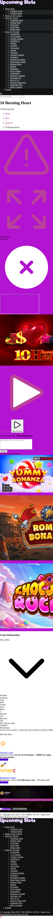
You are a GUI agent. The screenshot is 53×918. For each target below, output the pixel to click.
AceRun (13, 46)
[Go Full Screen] (26, 234)
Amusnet (14, 53)
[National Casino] (7, 750)
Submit (3, 451)
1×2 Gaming (15, 36)
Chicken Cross (16, 11)
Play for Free (17, 431)
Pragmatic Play (16, 85)
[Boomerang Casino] (7, 775)
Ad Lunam (14, 48)
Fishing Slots (15, 23)
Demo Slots (10, 9)
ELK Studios (15, 71)
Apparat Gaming (17, 55)
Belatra (13, 66)
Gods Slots (14, 27)
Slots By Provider (12, 32)
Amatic (13, 50)
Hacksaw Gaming (17, 76)
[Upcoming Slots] (18, 4)
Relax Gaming (16, 87)
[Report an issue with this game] (26, 182)
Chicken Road (16, 13)
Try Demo (4, 494)
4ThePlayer (15, 41)
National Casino (6, 753)
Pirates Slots (15, 29)
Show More (5, 640)
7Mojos (13, 43)
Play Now (4, 759)
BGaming (14, 69)
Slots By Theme (11, 18)
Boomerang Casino (8, 778)
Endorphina (15, 73)
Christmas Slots (16, 20)
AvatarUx (14, 57)
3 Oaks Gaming (16, 39)
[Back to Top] (1, 917)
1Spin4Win (14, 34)
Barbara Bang (16, 64)
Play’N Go (14, 80)
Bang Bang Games (18, 62)
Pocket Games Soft (18, 83)
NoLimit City (15, 78)
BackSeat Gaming (17, 59)
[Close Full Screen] (26, 293)
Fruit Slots (14, 25)
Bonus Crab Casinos (13, 16)
